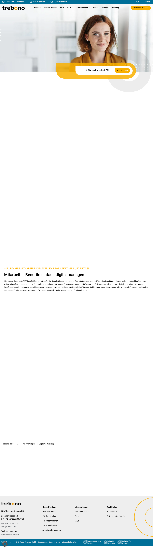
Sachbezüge (42, 542)
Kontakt (146, 1)
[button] (76, 444)
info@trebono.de (8, 526)
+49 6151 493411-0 (9, 523)
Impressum (112, 511)
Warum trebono (50, 7)
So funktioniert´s (83, 7)
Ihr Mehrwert (65, 7)
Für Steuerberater (50, 525)
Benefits (37, 7)
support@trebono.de (10, 534)
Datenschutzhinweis (116, 516)
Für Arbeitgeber (49, 516)
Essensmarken (54, 542)
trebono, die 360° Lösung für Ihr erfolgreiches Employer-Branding (28, 444)
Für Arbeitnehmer (50, 520)
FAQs (137, 1)
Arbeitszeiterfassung (110, 7)
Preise (95, 7)
